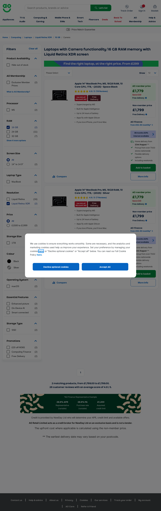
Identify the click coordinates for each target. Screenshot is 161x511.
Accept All (105, 266)
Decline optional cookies (56, 266)
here (41, 251)
